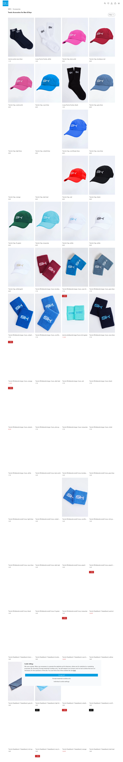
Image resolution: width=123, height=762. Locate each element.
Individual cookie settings (61, 681)
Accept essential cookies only (61, 678)
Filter (110, 15)
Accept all (61, 675)
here (74, 670)
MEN (9, 9)
